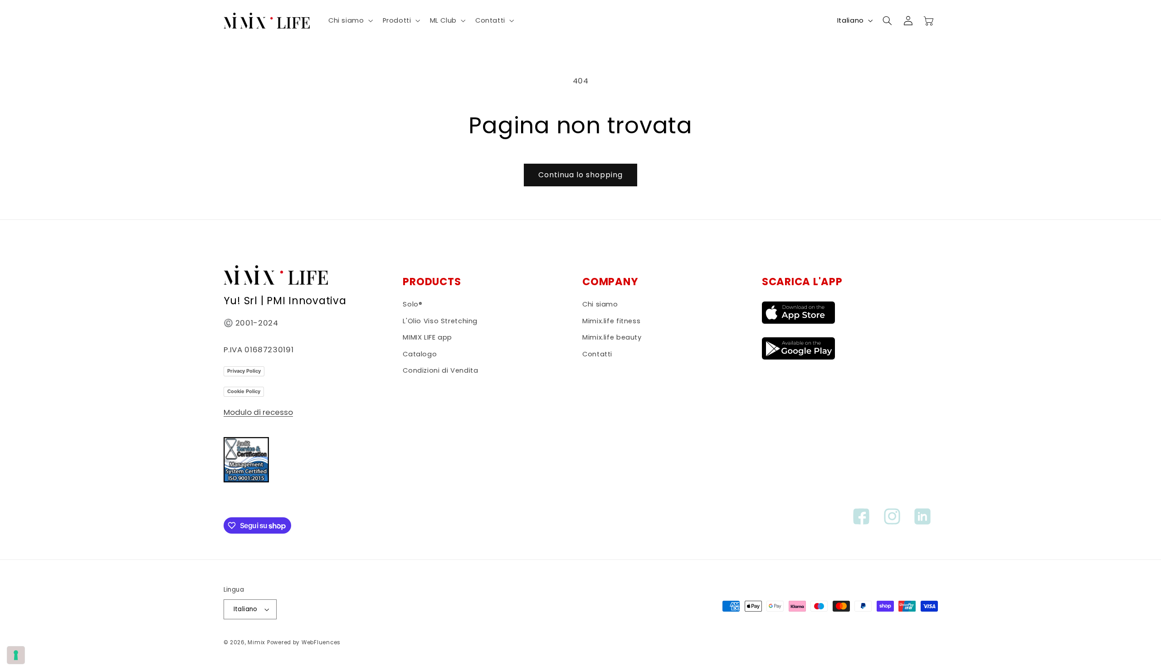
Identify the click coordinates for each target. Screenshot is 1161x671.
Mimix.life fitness (611, 321)
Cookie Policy (243, 391)
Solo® (412, 304)
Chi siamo (600, 304)
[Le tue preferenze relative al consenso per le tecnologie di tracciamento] (15, 655)
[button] (349, 20)
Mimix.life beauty (612, 337)
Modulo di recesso (258, 412)
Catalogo (420, 354)
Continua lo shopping (580, 175)
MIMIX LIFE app (427, 337)
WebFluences (321, 642)
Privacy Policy (244, 371)
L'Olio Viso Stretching (440, 321)
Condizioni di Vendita (440, 370)
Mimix (256, 642)
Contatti (597, 354)
